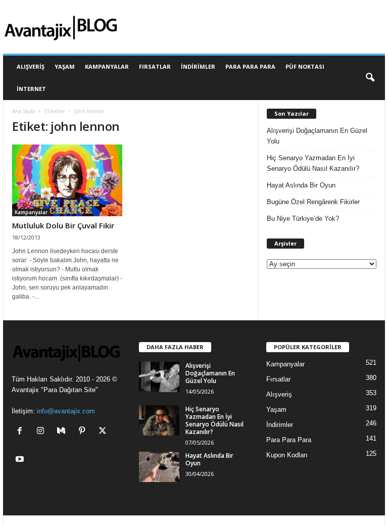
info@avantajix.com (66, 411)
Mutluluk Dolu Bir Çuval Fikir (63, 225)
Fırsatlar (155, 66)
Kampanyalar (107, 66)
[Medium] (63, 432)
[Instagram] (42, 432)
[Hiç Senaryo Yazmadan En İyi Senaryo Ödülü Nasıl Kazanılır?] (159, 420)
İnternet (31, 88)
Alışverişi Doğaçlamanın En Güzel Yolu (317, 136)
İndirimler (198, 66)
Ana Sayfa (23, 111)
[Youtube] (21, 460)
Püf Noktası (304, 66)
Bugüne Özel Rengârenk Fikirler (313, 202)
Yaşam (65, 66)
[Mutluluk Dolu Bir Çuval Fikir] (67, 180)
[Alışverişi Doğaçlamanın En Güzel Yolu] (159, 377)
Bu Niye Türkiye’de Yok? (303, 218)
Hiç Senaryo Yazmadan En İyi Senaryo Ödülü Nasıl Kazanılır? (313, 163)
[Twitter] (103, 432)
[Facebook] (22, 432)
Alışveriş (30, 66)
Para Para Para (250, 66)
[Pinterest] (84, 432)
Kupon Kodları (287, 455)
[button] (370, 78)
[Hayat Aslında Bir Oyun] (159, 467)
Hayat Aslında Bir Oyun (301, 185)
